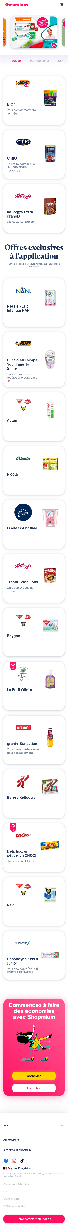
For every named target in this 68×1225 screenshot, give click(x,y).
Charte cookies (11, 1199)
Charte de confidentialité (16, 1184)
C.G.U (6, 1191)
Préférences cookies (14, 1206)
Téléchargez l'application (34, 1219)
